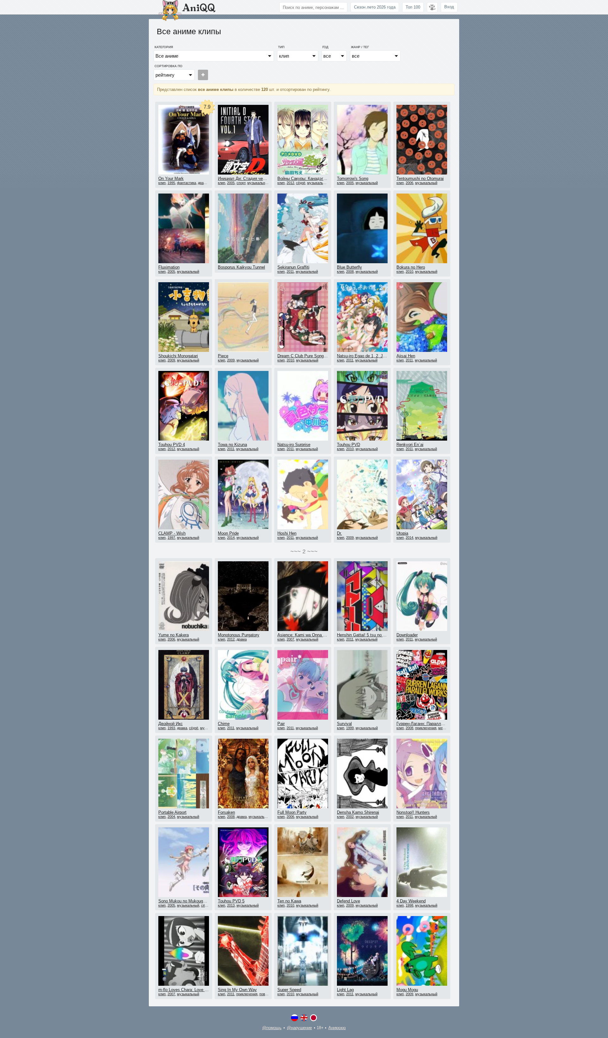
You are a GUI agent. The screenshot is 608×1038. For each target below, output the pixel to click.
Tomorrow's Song (352, 178)
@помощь (272, 1027)
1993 (171, 728)
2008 (350, 271)
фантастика (186, 183)
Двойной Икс (170, 723)
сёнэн (206, 905)
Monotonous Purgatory (238, 635)
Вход (449, 6)
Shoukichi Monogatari (178, 355)
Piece (223, 355)
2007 (290, 639)
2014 (231, 537)
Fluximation (169, 267)
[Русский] (294, 1017)
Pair (281, 723)
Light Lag (345, 989)
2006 (409, 183)
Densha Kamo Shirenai (358, 812)
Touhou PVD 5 (231, 901)
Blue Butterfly (349, 267)
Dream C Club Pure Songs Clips (306, 355)
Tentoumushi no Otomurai (420, 178)
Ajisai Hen (405, 355)
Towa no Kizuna (232, 444)
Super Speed (289, 989)
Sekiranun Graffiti (293, 267)
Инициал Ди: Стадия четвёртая (248, 178)
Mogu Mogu (407, 989)
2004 (171, 816)
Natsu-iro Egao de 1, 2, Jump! (364, 355)
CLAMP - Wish (172, 533)
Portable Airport (172, 812)
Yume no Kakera (173, 635)
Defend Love (348, 901)
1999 (350, 728)
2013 (231, 905)
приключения (425, 728)
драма (203, 183)
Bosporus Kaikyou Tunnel (241, 267)
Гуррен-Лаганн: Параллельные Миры (431, 723)
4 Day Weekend (411, 901)
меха (442, 728)
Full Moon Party (292, 812)
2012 (290, 183)
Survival (344, 723)
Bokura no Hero (410, 267)
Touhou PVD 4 (171, 444)
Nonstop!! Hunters (413, 812)
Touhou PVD (348, 444)
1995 (171, 183)
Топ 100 (413, 7)
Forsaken (226, 812)
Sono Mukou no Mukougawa (184, 901)
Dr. (339, 533)
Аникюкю (337, 1027)
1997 (171, 537)
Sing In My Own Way (237, 989)
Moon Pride (228, 533)
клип (162, 183)
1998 (409, 905)
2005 (231, 183)
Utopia (402, 533)
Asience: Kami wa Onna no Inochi (308, 635)
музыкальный (258, 183)
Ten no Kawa (289, 901)
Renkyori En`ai (409, 444)
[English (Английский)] (304, 1017)
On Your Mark (171, 178)
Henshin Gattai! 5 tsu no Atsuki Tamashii (374, 635)
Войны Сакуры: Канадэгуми (304, 178)
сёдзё (300, 183)
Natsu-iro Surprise (293, 444)
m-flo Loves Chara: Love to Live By (190, 989)
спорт (241, 183)
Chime (224, 723)
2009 (171, 360)
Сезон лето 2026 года (375, 7)
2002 (350, 816)
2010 (409, 271)
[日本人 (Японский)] (313, 1017)
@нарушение (299, 1027)
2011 (290, 271)
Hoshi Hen (286, 533)
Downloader (407, 635)
